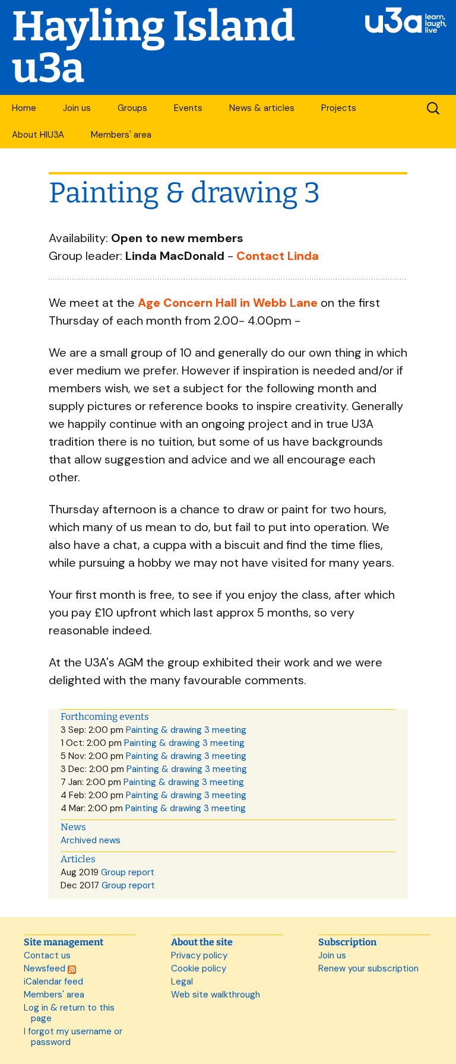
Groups (132, 108)
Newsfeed (46, 968)
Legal (182, 981)
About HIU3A (38, 135)
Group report (127, 872)
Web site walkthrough (215, 995)
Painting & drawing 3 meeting (186, 730)
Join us (77, 108)
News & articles (261, 108)
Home (24, 108)
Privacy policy (199, 955)
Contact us (47, 955)
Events (188, 108)
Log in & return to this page (69, 1013)
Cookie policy (198, 968)
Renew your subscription (368, 968)
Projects (338, 108)
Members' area (121, 135)
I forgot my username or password (73, 1036)
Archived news (91, 840)
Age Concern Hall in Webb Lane (228, 302)
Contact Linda (277, 255)
